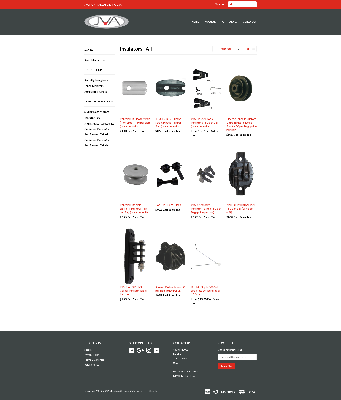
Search (88, 349)
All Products (229, 21)
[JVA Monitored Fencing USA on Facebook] (131, 350)
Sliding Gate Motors (96, 111)
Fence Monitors (94, 85)
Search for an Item (95, 60)
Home (195, 21)
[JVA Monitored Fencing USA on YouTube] (156, 350)
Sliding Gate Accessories (99, 123)
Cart (221, 4)
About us (210, 21)
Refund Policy (91, 364)
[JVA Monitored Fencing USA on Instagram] (148, 350)
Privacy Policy (91, 354)
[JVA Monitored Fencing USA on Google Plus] (140, 350)
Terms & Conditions (94, 359)
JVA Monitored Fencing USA (120, 391)
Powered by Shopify (146, 391)
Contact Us (250, 21)
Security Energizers (96, 80)
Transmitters (92, 117)
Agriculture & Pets (95, 91)
